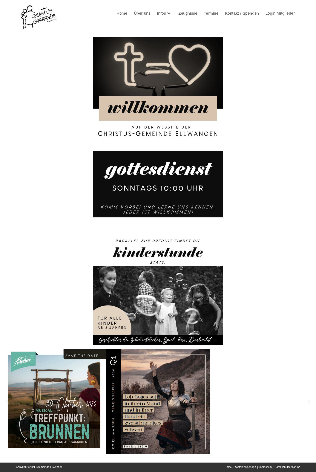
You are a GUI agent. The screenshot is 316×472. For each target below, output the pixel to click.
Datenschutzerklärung (287, 467)
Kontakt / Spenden (245, 467)
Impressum (265, 467)
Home (228, 467)
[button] (7, 401)
